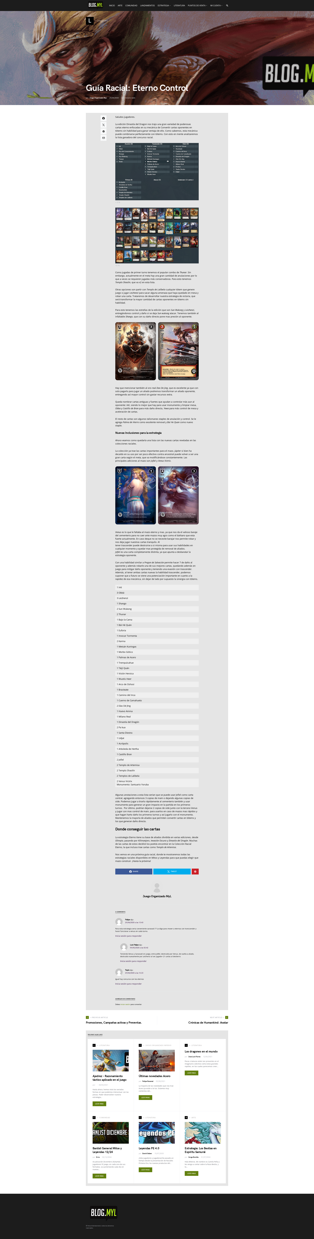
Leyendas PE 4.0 (149, 1148)
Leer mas (99, 1104)
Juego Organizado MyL (98, 98)
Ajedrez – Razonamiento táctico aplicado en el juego (109, 1078)
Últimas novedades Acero (154, 1076)
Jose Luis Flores (194, 1057)
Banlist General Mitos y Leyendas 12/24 (107, 1150)
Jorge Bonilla (193, 1157)
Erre (98, 1157)
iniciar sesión (125, 1004)
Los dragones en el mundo (201, 1051)
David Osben (147, 1153)
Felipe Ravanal (147, 1081)
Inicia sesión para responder (128, 936)
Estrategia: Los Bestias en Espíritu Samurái (200, 1150)
